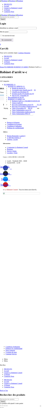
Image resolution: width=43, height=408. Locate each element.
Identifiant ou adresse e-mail (9, 28)
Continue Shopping (24, 53)
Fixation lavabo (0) (18, 94)
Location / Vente (12, 153)
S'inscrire (40, 406)
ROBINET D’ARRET (21, 67)
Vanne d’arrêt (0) (17, 103)
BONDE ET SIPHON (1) (16, 86)
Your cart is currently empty (9, 53)
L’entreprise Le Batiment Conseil (17, 147)
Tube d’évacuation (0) (19, 108)
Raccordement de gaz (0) (16, 97)
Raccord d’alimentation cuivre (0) (22, 104)
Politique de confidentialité (15, 128)
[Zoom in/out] (7, 405)
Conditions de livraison (14, 124)
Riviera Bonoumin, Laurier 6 (16, 136)
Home (2, 67)
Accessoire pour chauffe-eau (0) (22, 90)
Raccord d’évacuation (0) (20, 106)
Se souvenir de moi (8, 35)
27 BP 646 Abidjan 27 (14, 138)
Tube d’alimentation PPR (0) (21, 114)
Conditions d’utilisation (14, 126)
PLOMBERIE (9, 67)
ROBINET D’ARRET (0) (16, 99)
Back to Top (4, 390)
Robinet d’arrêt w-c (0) (19, 101)
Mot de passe (4, 32)
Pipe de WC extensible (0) (20, 95)
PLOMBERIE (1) (9, 84)
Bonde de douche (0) (18, 88)
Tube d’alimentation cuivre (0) (21, 110)
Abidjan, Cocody (12, 139)
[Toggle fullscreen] (5, 405)
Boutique (10, 149)
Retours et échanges (13, 122)
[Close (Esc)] (1, 405)
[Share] (3, 405)
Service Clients (11, 151)
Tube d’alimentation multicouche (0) (23, 112)
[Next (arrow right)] (3, 407)
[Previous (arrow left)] (1, 407)
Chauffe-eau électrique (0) (20, 92)
